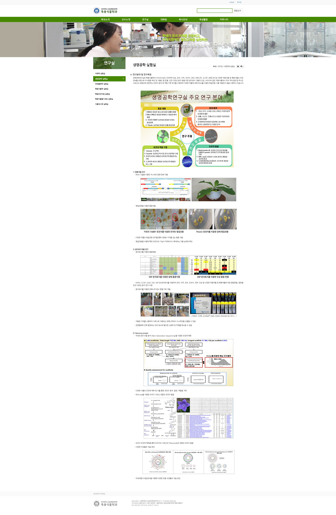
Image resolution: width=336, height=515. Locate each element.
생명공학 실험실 (101, 79)
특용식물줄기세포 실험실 (104, 99)
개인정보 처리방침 (99, 494)
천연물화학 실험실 (101, 84)
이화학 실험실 (100, 73)
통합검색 (237, 11)
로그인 (239, 2)
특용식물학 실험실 (101, 89)
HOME (231, 2)
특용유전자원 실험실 (102, 94)
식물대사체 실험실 (101, 104)
